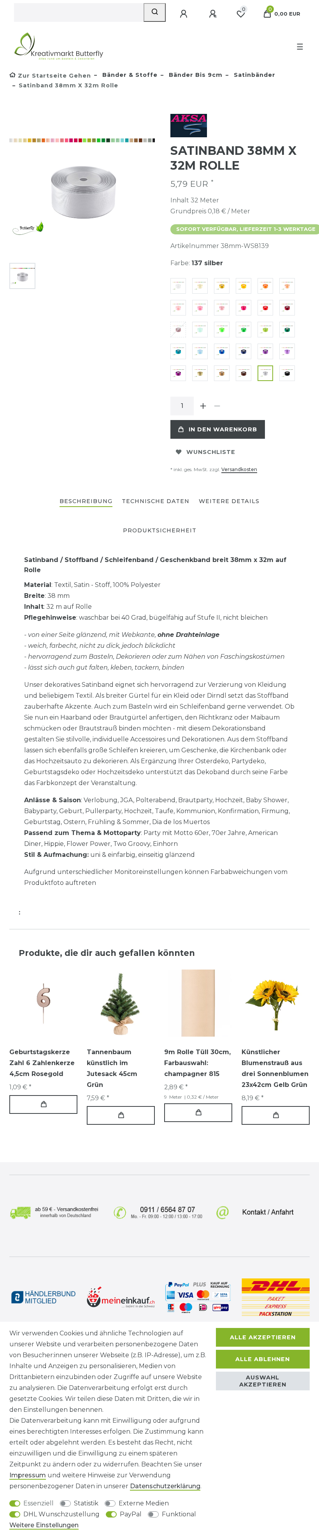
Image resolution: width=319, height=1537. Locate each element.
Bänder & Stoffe (129, 74)
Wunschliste (210, 452)
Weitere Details (229, 501)
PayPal (131, 1514)
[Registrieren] (214, 14)
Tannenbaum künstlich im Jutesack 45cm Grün (112, 1068)
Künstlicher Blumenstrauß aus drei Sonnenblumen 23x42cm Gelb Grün (275, 1068)
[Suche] (155, 12)
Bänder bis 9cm (195, 74)
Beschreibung (86, 501)
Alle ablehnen (262, 1359)
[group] (43, 1003)
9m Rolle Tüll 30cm (197, 1063)
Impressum (27, 1475)
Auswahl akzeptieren (262, 1381)
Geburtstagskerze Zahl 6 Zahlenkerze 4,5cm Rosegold (42, 1063)
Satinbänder (253, 74)
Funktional (179, 1514)
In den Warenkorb (223, 429)
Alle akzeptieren (263, 1337)
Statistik (86, 1503)
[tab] (86, 501)
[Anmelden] (184, 14)
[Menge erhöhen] (203, 406)
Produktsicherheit (159, 530)
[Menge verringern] (217, 406)
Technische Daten (155, 501)
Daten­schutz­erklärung (165, 1486)
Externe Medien (144, 1503)
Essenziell (38, 1503)
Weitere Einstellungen (44, 1525)
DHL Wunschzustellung (61, 1514)
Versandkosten (239, 469)
